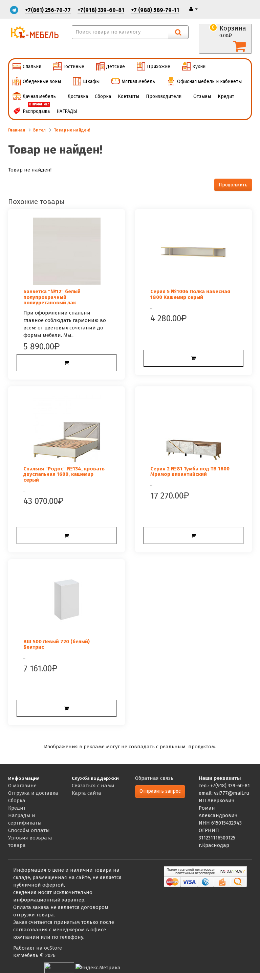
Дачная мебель (39, 96)
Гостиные (73, 66)
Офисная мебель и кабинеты (209, 81)
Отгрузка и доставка (33, 793)
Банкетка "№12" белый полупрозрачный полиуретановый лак (52, 297)
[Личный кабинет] (193, 9)
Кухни (198, 66)
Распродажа (36, 109)
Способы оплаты (29, 830)
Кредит (226, 96)
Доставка (78, 96)
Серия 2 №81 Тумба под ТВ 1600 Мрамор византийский (190, 472)
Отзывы (202, 96)
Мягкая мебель (138, 81)
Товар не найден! (72, 130)
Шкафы (91, 81)
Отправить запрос (160, 791)
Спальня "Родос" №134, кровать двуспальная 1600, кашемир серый (64, 474)
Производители (163, 96)
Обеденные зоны (42, 81)
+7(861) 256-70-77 (48, 10)
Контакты (128, 96)
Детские (115, 66)
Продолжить (233, 185)
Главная (16, 130)
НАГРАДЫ (67, 111)
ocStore (53, 948)
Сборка (103, 96)
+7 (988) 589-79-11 (155, 10)
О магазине (22, 786)
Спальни (32, 66)
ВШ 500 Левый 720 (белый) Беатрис (56, 644)
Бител (39, 130)
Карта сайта (86, 793)
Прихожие (158, 66)
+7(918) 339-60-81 (101, 10)
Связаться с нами (93, 786)
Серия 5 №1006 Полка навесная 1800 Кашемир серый (190, 294)
